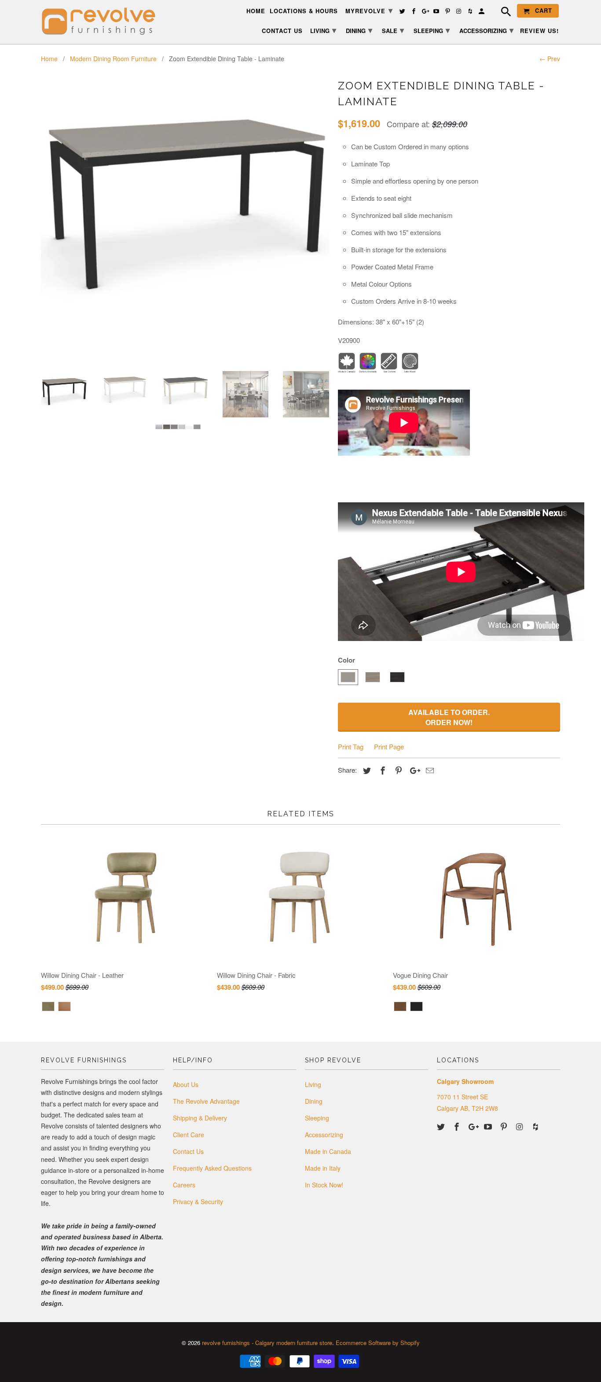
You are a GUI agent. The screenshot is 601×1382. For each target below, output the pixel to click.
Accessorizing (324, 1134)
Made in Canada (328, 1151)
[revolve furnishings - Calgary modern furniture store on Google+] (473, 1126)
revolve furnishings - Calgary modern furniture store (267, 1342)
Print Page (389, 746)
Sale (393, 30)
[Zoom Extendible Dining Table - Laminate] (185, 188)
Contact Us (188, 1151)
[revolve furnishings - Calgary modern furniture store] (102, 21)
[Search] (501, 12)
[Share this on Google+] (413, 770)
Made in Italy (323, 1168)
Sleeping (317, 1117)
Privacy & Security (198, 1201)
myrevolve (369, 10)
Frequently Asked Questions (212, 1168)
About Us (185, 1084)
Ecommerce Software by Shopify (378, 1342)
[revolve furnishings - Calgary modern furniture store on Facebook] (457, 1126)
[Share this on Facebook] (381, 770)
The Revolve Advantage (206, 1101)
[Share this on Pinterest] (397, 770)
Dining (313, 1101)
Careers (184, 1184)
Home (255, 11)
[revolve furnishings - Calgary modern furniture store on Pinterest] (504, 1126)
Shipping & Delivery (200, 1117)
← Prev (549, 58)
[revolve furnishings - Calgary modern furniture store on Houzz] (536, 1126)
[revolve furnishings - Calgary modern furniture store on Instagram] (520, 1126)
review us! (539, 31)
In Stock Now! (324, 1184)
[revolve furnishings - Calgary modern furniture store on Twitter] (442, 1126)
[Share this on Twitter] (366, 770)
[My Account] (482, 12)
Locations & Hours (304, 11)
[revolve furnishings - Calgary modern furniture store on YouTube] (489, 1126)
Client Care (188, 1134)
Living (313, 1084)
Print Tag (350, 746)
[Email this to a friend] (428, 770)
